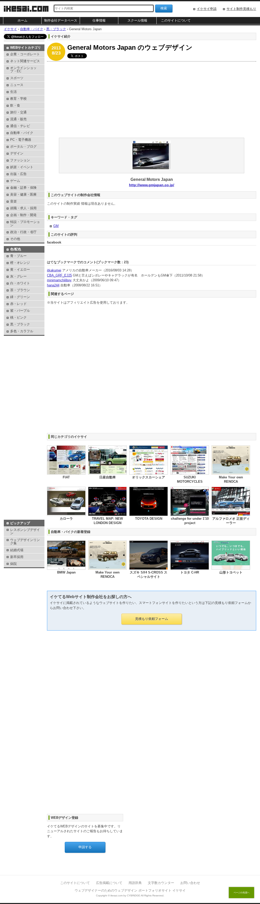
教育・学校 (18, 98)
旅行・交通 (18, 112)
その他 (15, 239)
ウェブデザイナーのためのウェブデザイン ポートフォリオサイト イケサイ (130, 890)
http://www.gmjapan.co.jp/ (151, 185)
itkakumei (54, 270)
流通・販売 (18, 119)
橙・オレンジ (20, 263)
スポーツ (16, 78)
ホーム (22, 20)
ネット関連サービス (25, 61)
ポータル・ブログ (23, 146)
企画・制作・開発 (23, 215)
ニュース (16, 85)
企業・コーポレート (25, 54)
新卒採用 (16, 557)
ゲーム (15, 181)
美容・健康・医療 (23, 194)
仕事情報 (99, 20)
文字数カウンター (161, 883)
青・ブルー (18, 256)
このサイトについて (176, 20)
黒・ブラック (20, 324)
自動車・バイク (21, 133)
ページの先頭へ (242, 892)
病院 (13, 564)
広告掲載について (109, 883)
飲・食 (15, 105)
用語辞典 (135, 883)
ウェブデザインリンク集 (25, 541)
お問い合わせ (190, 883)
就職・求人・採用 (23, 208)
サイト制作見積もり (241, 9)
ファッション (20, 160)
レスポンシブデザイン (25, 531)
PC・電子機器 (20, 140)
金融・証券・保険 (23, 187)
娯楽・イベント (21, 167)
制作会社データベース (60, 20)
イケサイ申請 (207, 9)
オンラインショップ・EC (23, 69)
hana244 (53, 285)
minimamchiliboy (59, 280)
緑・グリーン (20, 297)
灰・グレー (18, 276)
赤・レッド (18, 304)
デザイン (16, 153)
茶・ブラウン (20, 290)
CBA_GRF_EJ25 (59, 275)
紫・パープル (20, 310)
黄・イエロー (20, 269)
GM (56, 226)
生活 (13, 92)
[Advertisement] (151, 99)
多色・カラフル (21, 331)
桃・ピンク (18, 317)
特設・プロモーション (25, 223)
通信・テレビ (20, 126)
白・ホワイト (20, 283)
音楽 (13, 201)
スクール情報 (137, 20)
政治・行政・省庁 (23, 232)
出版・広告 (18, 174)
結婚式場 (16, 550)
